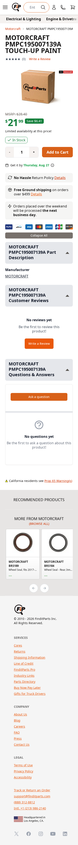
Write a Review (39, 59)
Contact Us (21, 744)
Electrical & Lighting (23, 19)
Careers (19, 726)
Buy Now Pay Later (27, 688)
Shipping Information (29, 657)
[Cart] (73, 7)
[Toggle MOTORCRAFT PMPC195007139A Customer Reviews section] (67, 296)
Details (60, 178)
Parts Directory (24, 682)
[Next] (44, 588)
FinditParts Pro (24, 669)
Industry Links (24, 676)
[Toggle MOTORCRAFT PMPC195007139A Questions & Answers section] (67, 370)
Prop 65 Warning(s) (58, 481)
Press (18, 738)
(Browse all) (39, 524)
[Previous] (33, 588)
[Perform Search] (43, 7)
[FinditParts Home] (16, 7)
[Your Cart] (73, 7)
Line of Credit (23, 663)
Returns (19, 651)
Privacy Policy (23, 771)
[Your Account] (53, 7)
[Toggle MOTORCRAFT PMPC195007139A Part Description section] (67, 253)
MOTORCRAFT (16, 276)
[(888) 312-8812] (63, 7)
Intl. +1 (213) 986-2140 (30, 808)
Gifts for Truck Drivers (30, 694)
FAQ (17, 732)
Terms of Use (23, 765)
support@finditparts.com (32, 796)
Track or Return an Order (32, 790)
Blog (17, 720)
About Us (20, 714)
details (36, 194)
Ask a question (39, 397)
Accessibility (23, 777)
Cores (18, 645)
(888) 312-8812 (24, 802)
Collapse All (39, 235)
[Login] (53, 7)
